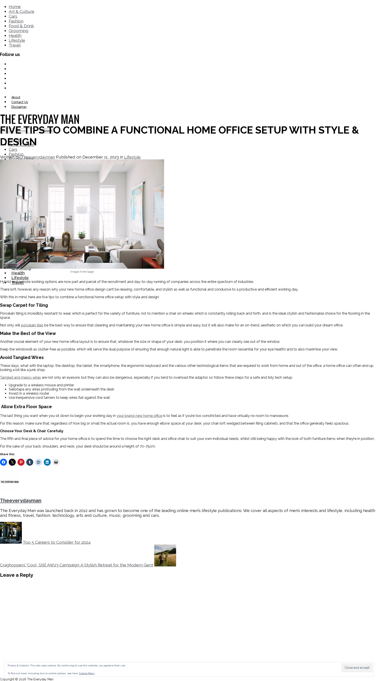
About (15, 97)
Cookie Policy (87, 673)
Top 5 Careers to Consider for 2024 (57, 542)
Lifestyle (17, 40)
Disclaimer (19, 107)
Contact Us (19, 102)
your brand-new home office (139, 416)
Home (15, 6)
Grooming (18, 30)
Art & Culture (21, 11)
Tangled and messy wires (20, 377)
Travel (15, 45)
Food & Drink (21, 25)
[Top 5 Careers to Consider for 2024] (11, 542)
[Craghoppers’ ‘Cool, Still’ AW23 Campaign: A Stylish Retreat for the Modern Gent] (165, 565)
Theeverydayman (38, 157)
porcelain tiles (32, 325)
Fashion (16, 21)
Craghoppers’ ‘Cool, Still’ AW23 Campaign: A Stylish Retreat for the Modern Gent (76, 565)
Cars (13, 16)
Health (15, 35)
